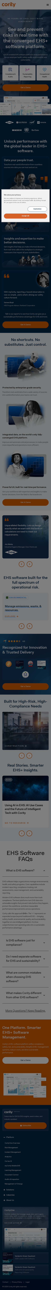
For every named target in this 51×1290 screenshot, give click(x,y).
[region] (25, 205)
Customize (37, 209)
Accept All (25, 216)
